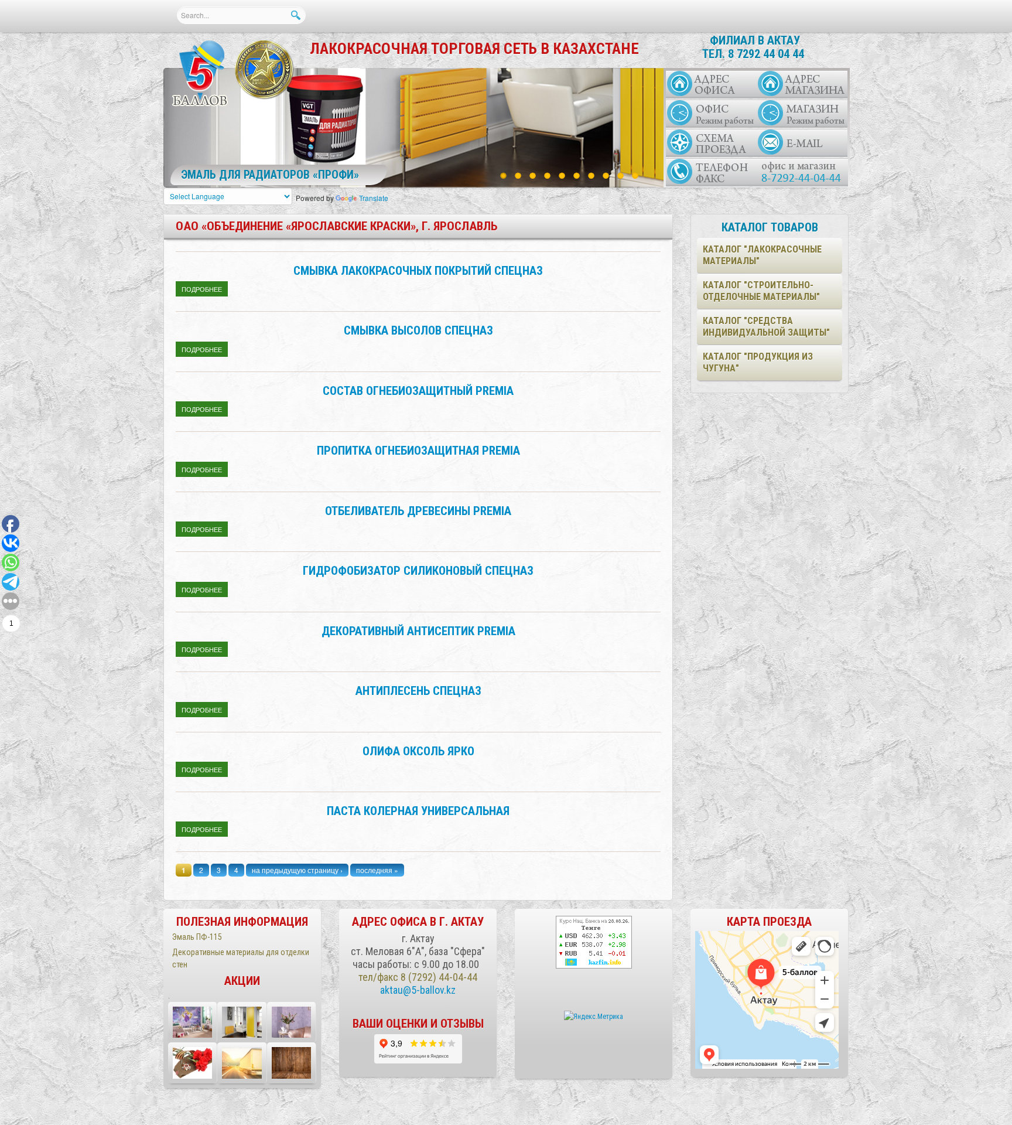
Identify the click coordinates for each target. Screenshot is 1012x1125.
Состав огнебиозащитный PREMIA (418, 391)
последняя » (377, 870)
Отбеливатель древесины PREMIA (418, 511)
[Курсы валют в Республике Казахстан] (594, 942)
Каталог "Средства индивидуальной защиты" (766, 326)
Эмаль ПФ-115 (197, 937)
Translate (373, 198)
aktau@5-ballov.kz (418, 990)
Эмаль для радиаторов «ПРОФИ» (270, 175)
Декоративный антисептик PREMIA (418, 631)
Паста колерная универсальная (418, 811)
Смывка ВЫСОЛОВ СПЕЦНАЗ (418, 330)
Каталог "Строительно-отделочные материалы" (761, 290)
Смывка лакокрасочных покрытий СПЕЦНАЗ (418, 271)
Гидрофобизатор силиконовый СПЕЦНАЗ (418, 571)
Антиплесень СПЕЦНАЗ (418, 691)
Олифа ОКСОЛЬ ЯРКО (418, 751)
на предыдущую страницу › (297, 870)
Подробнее (205, 289)
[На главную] (201, 74)
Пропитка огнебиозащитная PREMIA (418, 451)
